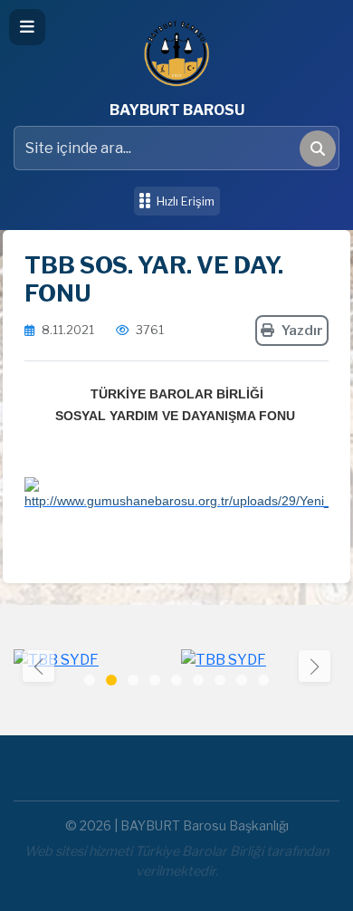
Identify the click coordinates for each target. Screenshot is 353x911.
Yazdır (302, 330)
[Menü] (27, 27)
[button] (314, 666)
